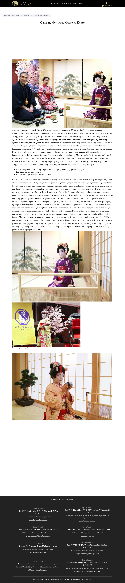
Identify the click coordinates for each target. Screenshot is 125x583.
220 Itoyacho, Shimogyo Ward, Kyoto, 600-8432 (87, 533)
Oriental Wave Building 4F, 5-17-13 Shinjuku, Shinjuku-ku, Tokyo (37, 567)
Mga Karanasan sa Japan (11, 15)
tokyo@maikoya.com (38, 552)
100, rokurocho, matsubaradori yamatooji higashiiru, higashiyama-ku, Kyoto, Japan (87, 517)
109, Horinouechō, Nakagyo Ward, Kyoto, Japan (37, 533)
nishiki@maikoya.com (38, 520)
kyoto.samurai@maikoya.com (38, 536)
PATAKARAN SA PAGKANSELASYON (62, 499)
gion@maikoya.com (87, 521)
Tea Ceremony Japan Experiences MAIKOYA (55, 580)
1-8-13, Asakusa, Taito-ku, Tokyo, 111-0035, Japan (87, 551)
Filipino (26, 15)
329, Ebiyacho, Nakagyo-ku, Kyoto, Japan (38, 517)
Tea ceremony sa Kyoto (41, 15)
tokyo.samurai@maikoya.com (87, 553)
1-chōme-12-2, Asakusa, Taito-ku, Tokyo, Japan (38, 549)
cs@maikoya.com (87, 536)
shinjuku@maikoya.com (37, 570)
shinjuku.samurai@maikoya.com (87, 571)
